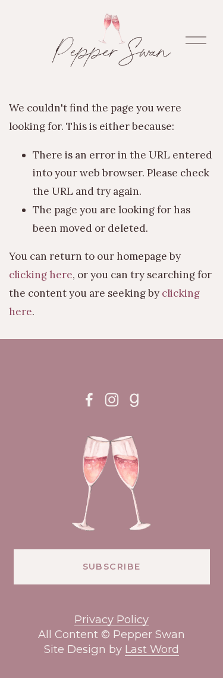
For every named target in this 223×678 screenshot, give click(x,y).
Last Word (152, 649)
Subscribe (112, 566)
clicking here (41, 274)
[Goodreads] (134, 400)
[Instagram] (112, 400)
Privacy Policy (111, 619)
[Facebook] (89, 400)
